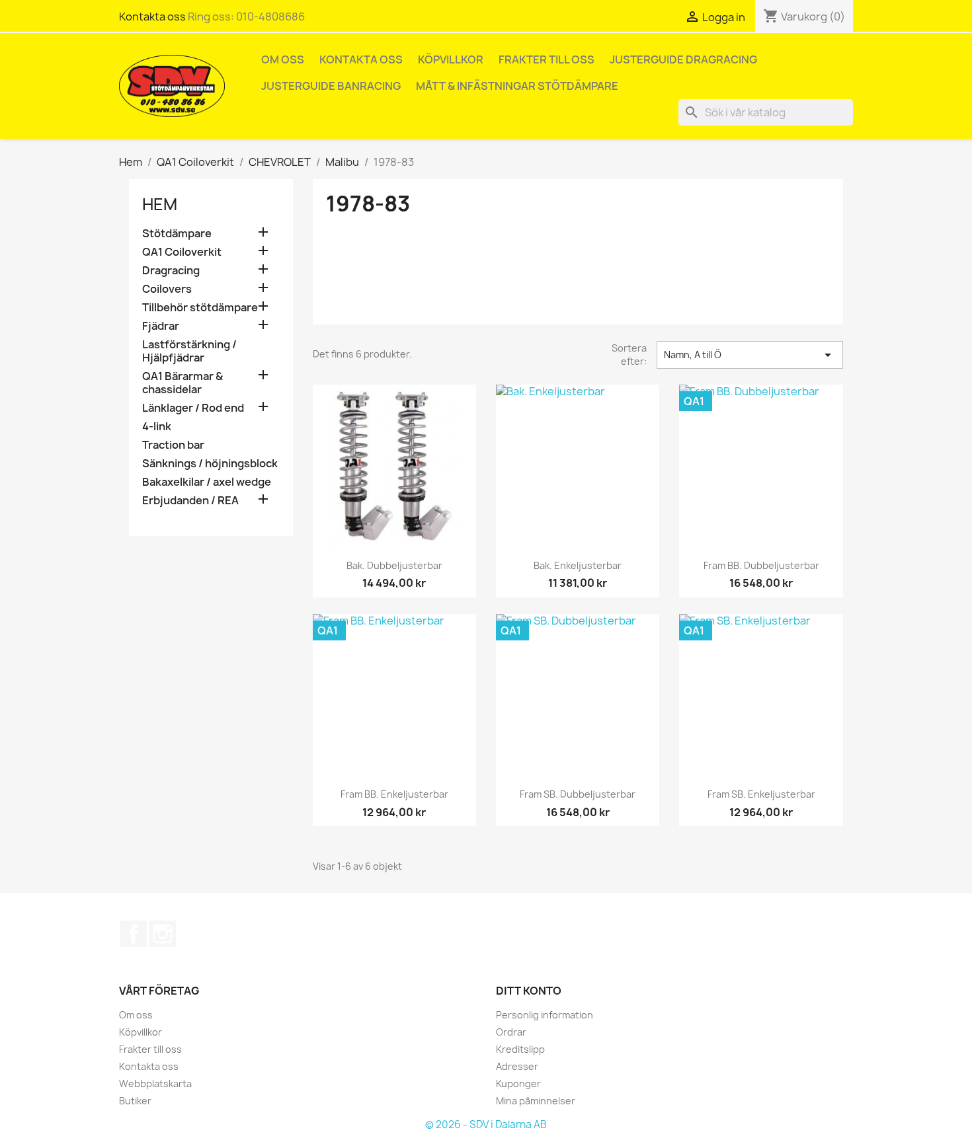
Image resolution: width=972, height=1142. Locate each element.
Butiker (135, 1100)
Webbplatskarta (155, 1083)
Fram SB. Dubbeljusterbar (577, 794)
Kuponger (518, 1083)
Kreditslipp (520, 1049)
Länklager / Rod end (193, 408)
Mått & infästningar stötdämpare (517, 86)
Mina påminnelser (535, 1100)
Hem (159, 204)
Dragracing (171, 271)
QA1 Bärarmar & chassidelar (182, 383)
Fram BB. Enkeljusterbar (394, 794)
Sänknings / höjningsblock (210, 464)
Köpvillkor (450, 59)
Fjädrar (160, 326)
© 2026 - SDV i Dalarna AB (486, 1124)
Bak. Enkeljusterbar (578, 565)
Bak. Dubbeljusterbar (394, 565)
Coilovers (167, 289)
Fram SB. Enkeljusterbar (761, 794)
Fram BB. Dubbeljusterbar (761, 565)
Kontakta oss (152, 16)
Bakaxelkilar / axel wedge (206, 482)
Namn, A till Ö (750, 355)
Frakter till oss (546, 59)
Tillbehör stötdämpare (200, 308)
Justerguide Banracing (331, 86)
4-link (156, 427)
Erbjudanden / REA (190, 501)
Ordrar (511, 1032)
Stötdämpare (177, 234)
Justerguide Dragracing (683, 59)
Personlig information (544, 1015)
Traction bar (173, 445)
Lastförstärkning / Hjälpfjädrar (189, 351)
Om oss (282, 59)
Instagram (162, 934)
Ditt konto (528, 990)
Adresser (517, 1066)
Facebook (133, 934)
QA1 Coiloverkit (182, 252)
